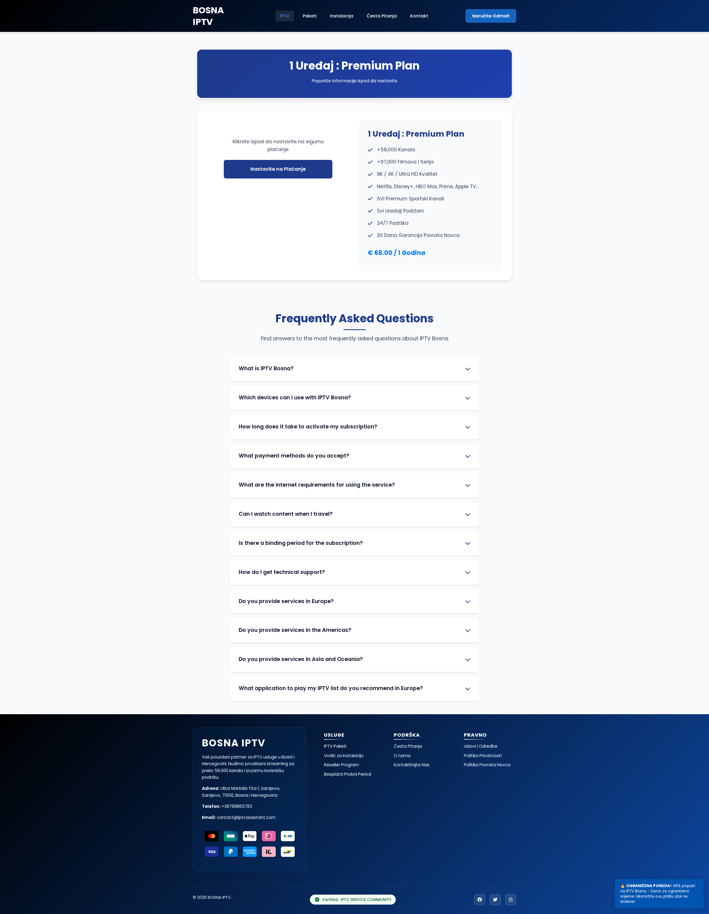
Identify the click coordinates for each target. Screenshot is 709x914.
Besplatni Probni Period (347, 774)
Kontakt (419, 16)
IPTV (284, 16)
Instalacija (341, 16)
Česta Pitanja (382, 16)
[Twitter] (495, 899)
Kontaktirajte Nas (412, 765)
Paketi (310, 16)
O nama (402, 756)
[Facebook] (479, 899)
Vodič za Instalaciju (343, 756)
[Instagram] (510, 899)
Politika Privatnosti (483, 756)
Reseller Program (341, 765)
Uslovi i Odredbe (480, 746)
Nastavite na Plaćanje (278, 169)
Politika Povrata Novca (487, 765)
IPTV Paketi (335, 746)
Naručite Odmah (491, 16)
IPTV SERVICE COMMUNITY (366, 899)
